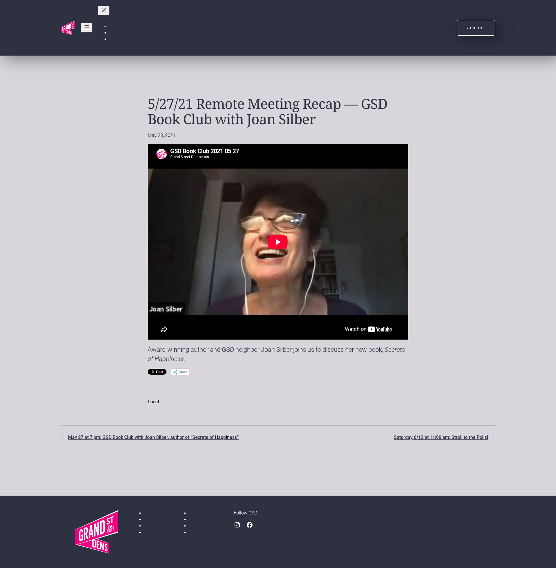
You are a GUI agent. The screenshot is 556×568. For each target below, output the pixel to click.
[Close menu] (103, 10)
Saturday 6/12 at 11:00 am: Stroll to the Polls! (441, 437)
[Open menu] (86, 27)
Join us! (476, 27)
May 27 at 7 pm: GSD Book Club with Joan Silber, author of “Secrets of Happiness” (153, 437)
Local (153, 401)
